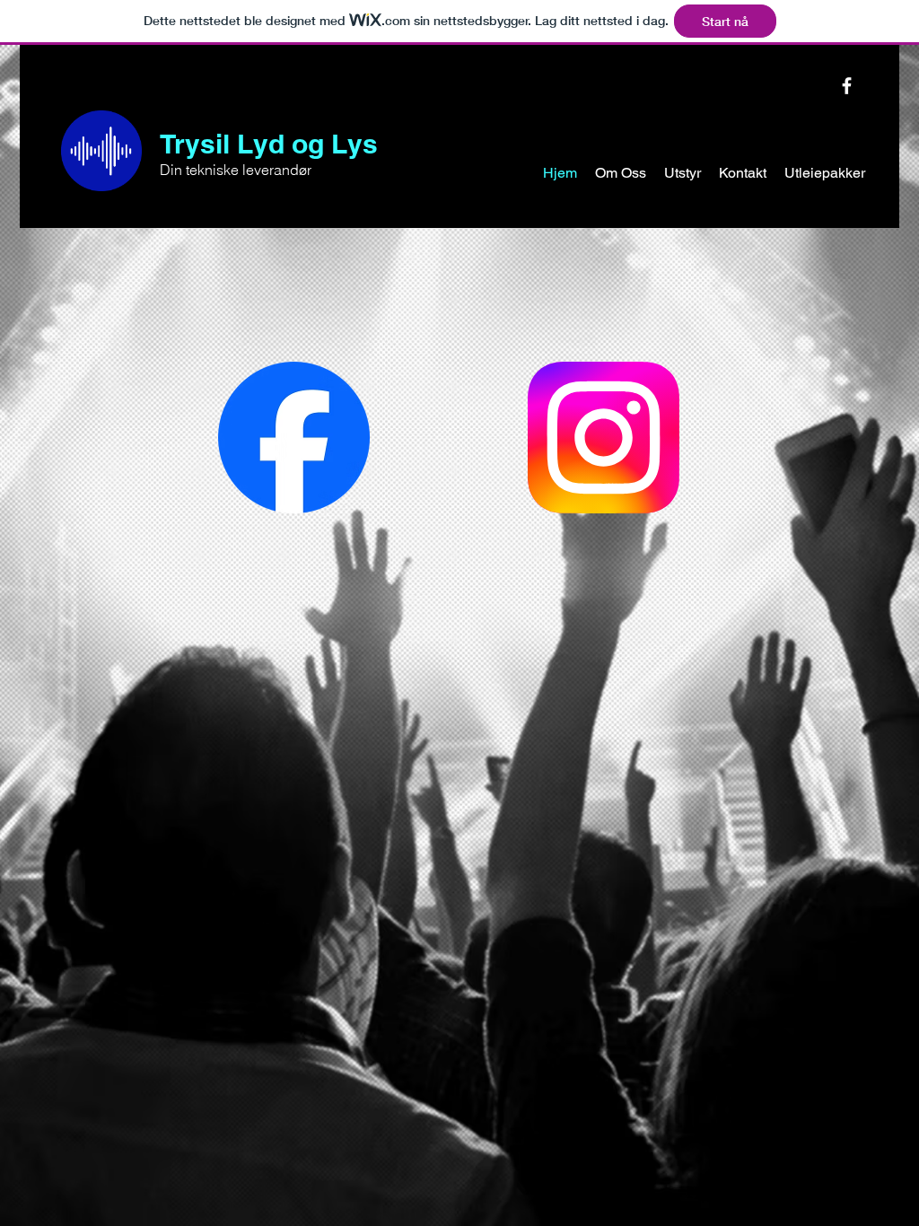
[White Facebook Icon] (847, 85)
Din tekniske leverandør (235, 170)
